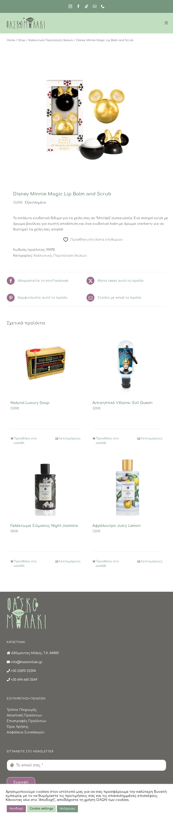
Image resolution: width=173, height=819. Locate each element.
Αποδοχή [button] (16, 808)
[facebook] (78, 6)
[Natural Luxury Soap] (45, 364)
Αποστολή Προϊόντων (24, 715)
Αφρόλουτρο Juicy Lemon (116, 526)
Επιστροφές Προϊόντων (26, 721)
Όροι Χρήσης (17, 726)
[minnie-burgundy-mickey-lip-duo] (86, 120)
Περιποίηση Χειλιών (70, 255)
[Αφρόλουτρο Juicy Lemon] (127, 487)
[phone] (103, 6)
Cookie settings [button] (41, 808)
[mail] (94, 6)
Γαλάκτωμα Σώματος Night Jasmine (44, 526)
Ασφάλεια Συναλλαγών (25, 732)
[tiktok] (86, 6)
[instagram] (70, 6)
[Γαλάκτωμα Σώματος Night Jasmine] (45, 487)
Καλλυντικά (43, 255)
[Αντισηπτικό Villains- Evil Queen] (127, 364)
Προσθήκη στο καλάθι (25, 441)
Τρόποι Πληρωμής (21, 709)
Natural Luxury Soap (29, 403)
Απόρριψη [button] (67, 808)
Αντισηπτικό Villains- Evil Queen (122, 403)
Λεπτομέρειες (70, 438)
